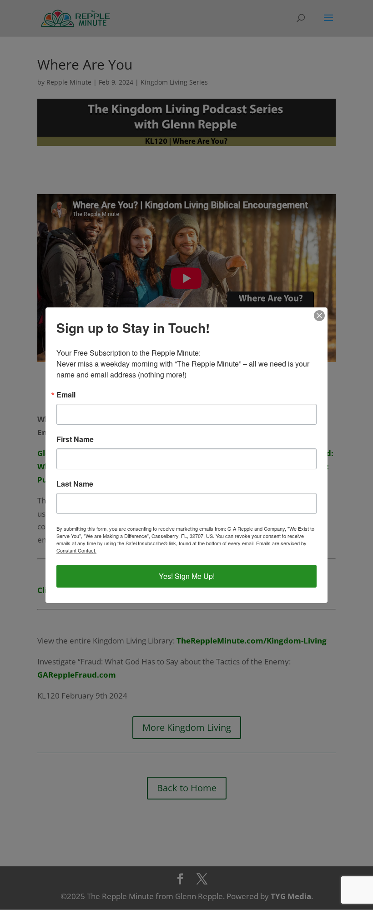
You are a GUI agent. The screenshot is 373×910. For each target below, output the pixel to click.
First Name (75, 439)
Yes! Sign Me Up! (187, 576)
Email (66, 394)
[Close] (319, 315)
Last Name (74, 484)
